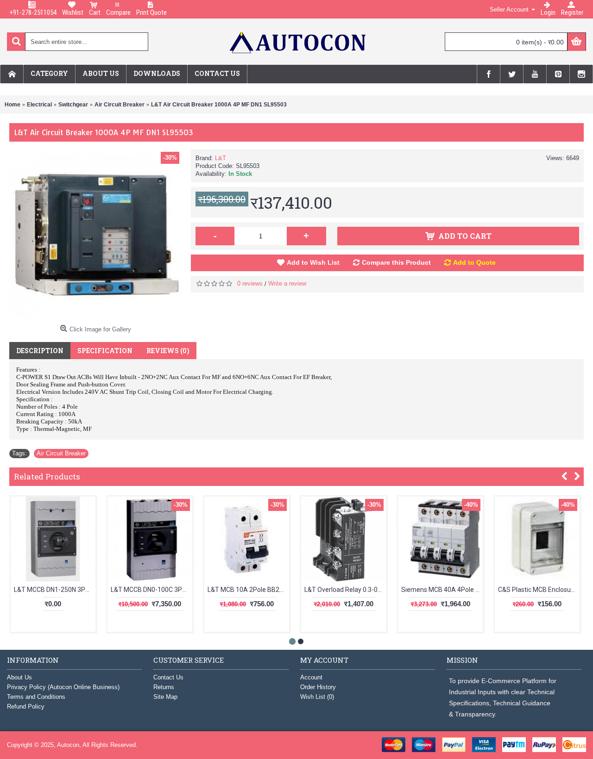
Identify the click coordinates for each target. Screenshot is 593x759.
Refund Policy (25, 706)
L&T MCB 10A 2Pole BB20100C (248, 589)
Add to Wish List (313, 262)
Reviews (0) (167, 350)
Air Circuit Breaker (120, 104)
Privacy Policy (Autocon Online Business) (63, 687)
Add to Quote (474, 262)
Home (12, 104)
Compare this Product (396, 262)
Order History (318, 687)
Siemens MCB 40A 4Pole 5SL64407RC (442, 589)
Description (39, 350)
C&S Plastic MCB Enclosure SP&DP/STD (539, 589)
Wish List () (317, 696)
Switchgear (73, 104)
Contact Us (168, 677)
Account (311, 677)
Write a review (287, 283)
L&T (220, 158)
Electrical (39, 104)
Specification (104, 350)
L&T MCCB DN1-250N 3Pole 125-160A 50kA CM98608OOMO (54, 589)
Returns (163, 687)
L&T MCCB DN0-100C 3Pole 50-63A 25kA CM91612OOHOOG (151, 589)
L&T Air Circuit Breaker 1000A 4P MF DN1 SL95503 (219, 104)
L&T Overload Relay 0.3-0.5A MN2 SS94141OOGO (345, 589)
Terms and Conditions (36, 696)
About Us (19, 677)
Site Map (165, 696)
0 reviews (250, 283)
